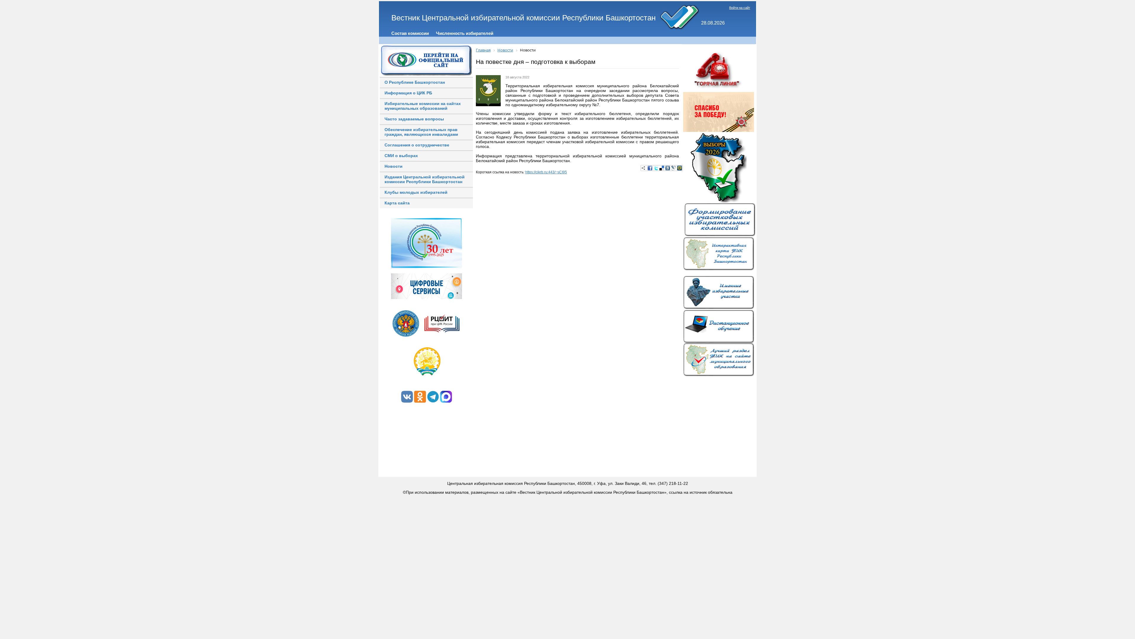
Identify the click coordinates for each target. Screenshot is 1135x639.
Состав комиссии (410, 33)
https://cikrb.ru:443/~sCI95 (546, 172)
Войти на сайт (739, 7)
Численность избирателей (464, 33)
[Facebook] (650, 168)
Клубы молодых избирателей (416, 192)
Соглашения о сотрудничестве (417, 145)
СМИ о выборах (401, 155)
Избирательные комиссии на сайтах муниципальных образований (423, 106)
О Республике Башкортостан (415, 82)
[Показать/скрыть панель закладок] (643, 168)
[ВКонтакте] (667, 168)
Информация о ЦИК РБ (408, 93)
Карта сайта (397, 203)
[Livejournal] (673, 168)
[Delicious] (661, 168)
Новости (394, 166)
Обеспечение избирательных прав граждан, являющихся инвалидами (421, 132)
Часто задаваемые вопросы (414, 119)
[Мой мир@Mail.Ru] (679, 168)
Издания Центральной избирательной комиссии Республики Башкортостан (425, 179)
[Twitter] (656, 168)
